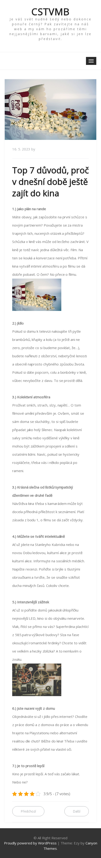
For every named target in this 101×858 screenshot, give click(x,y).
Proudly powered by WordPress (30, 843)
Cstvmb (50, 11)
